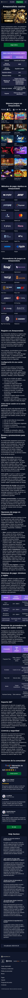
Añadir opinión (14, 773)
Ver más (14, 827)
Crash (16, 109)
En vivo (10, 109)
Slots (23, 109)
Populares (3, 109)
